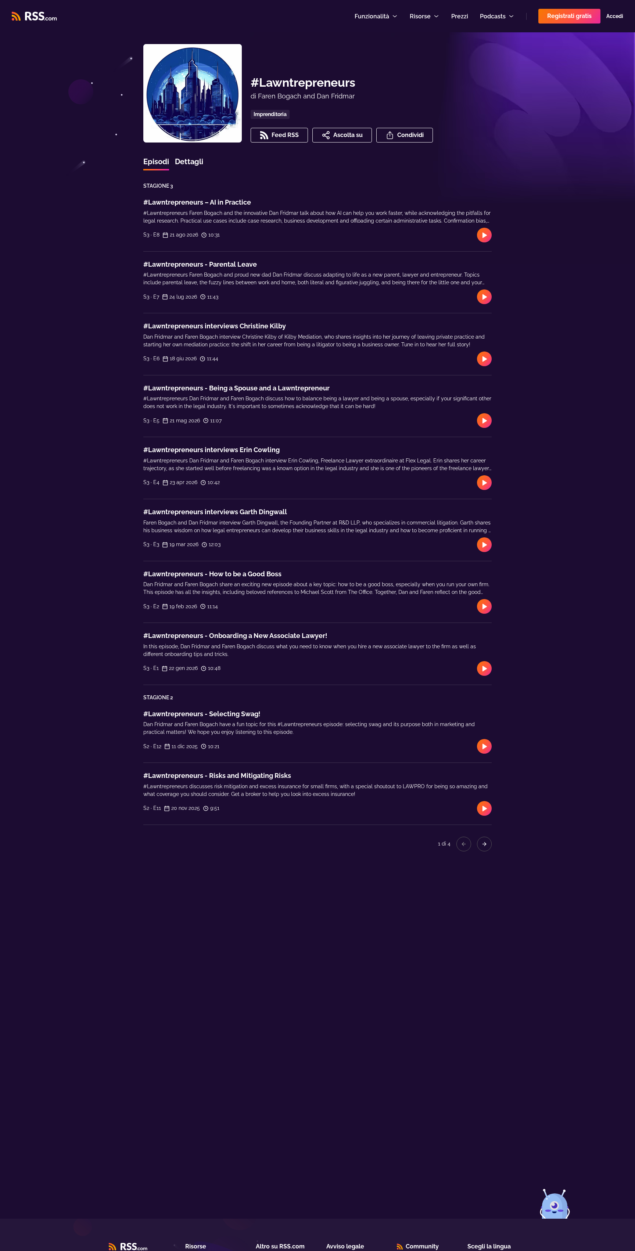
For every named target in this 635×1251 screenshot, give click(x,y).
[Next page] (484, 844)
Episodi (156, 161)
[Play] (484, 235)
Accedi (614, 16)
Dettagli (189, 161)
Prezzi (459, 16)
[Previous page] (463, 844)
